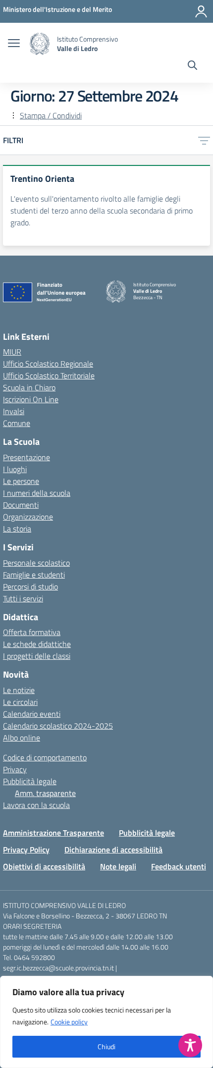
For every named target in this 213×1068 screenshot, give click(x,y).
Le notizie (19, 690)
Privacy (15, 769)
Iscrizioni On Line (30, 399)
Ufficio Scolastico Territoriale (49, 375)
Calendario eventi (31, 714)
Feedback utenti (178, 866)
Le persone (21, 481)
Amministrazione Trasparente (53, 833)
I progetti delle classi (36, 656)
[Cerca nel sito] (192, 66)
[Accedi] (201, 11)
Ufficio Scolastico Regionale (48, 364)
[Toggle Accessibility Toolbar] (190, 1045)
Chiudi (106, 1046)
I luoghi (15, 469)
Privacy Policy (26, 849)
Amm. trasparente (45, 793)
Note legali (118, 866)
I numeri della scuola (36, 493)
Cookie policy (69, 1021)
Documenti (21, 505)
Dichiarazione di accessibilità (113, 849)
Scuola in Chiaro (29, 387)
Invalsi (13, 411)
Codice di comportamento (45, 757)
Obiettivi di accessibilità (44, 866)
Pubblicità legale (29, 781)
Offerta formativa (31, 632)
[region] (106, 1022)
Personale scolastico (36, 563)
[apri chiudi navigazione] (14, 44)
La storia (17, 528)
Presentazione (26, 457)
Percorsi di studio (30, 586)
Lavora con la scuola (36, 805)
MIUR (12, 352)
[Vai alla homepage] (40, 44)
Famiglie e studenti (34, 575)
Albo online (21, 738)
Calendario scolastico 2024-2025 (58, 726)
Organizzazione (28, 517)
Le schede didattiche (37, 644)
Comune (16, 423)
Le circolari (20, 702)
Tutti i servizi (23, 598)
